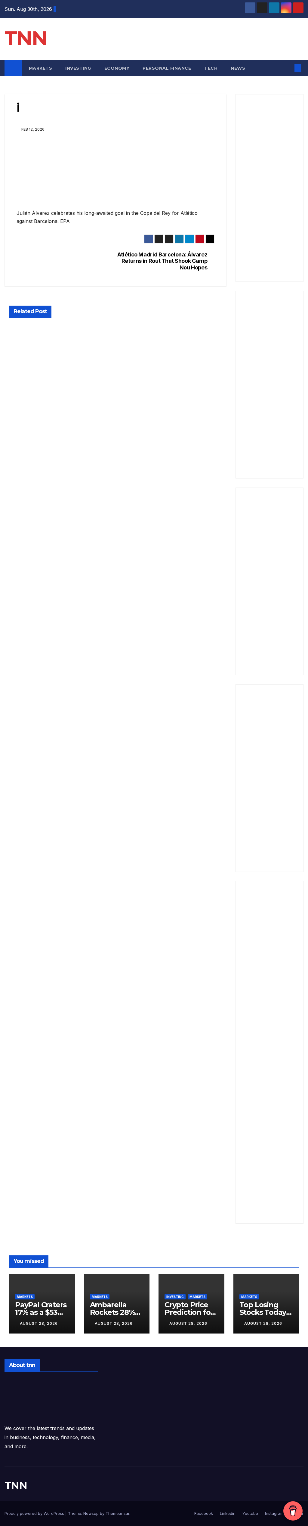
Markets (40, 68)
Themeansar (117, 1513)
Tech (210, 68)
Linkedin (227, 1513)
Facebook (203, 1513)
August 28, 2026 (39, 1323)
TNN (26, 38)
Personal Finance (167, 68)
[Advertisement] (269, 187)
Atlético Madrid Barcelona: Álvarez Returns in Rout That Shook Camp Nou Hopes (162, 261)
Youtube (249, 1513)
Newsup (91, 1513)
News (239, 68)
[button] (288, 68)
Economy (117, 68)
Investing (78, 68)
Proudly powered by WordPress (35, 1513)
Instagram (274, 1513)
